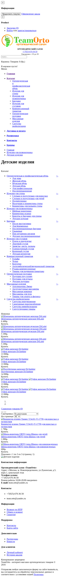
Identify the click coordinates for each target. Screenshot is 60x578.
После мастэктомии (21, 223)
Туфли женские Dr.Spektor (13, 351)
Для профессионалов (22, 188)
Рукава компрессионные (24, 269)
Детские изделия (15, 155)
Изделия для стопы (16, 193)
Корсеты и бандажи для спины (27, 216)
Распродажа (12, 539)
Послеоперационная (22, 191)
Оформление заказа (30, 14)
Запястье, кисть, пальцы (23, 246)
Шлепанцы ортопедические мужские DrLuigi (22, 331)
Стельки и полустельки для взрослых (30, 196)
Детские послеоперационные (26, 236)
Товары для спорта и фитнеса (26, 296)
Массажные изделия (17, 119)
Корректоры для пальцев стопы (27, 206)
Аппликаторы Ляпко (22, 286)
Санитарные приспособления (26, 304)
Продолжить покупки (11, 14)
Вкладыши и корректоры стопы (27, 203)
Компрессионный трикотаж (20, 109)
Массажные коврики (22, 291)
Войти (10, 30)
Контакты (11, 525)
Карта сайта (12, 528)
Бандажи (16, 101)
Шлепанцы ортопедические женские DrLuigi (22, 319)
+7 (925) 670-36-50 (30, 52)
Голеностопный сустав (23, 249)
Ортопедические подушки (20, 114)
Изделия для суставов (18, 104)
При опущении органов (23, 233)
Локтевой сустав (20, 244)
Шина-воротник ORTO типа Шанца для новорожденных (28, 447)
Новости (11, 541)
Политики (38, 574)
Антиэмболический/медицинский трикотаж (33, 266)
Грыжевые (17, 231)
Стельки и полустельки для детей (28, 198)
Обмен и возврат (15, 512)
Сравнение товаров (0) (12, 409)
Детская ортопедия (21, 254)
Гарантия (11, 514)
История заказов (14, 555)
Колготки (16, 264)
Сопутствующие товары (23, 309)
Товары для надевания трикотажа (28, 271)
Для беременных (20, 226)
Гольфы (16, 259)
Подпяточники (19, 201)
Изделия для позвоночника (19, 97)
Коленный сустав (20, 251)
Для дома (16, 178)
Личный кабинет (15, 552)
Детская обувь (19, 186)
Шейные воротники (21, 211)
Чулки (15, 261)
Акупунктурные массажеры (25, 289)
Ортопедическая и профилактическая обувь (21, 85)
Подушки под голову (22, 276)
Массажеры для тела (22, 294)
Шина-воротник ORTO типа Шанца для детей (23, 436)
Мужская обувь (19, 183)
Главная (10, 150)
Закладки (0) (13, 28)
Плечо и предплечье (22, 241)
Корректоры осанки (21, 213)
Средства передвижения (23, 301)
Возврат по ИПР (14, 509)
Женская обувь (19, 181)
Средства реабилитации (19, 124)
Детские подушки (20, 281)
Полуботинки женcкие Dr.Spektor (17, 371)
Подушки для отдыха (22, 279)
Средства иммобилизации (24, 306)
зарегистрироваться (27, 30)
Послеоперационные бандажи (26, 228)
